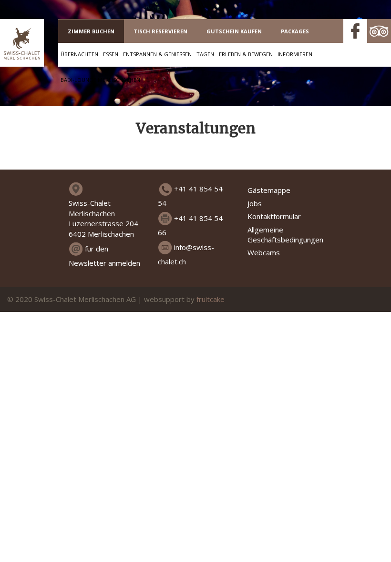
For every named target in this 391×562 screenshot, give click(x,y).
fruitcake (210, 299)
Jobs (254, 203)
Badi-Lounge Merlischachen (100, 79)
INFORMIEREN (295, 54)
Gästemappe (268, 190)
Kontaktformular (274, 216)
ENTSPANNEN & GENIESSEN (157, 54)
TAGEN (205, 54)
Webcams (263, 252)
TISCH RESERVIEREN (160, 31)
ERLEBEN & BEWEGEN (246, 54)
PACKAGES (295, 31)
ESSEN (110, 54)
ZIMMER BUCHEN (91, 31)
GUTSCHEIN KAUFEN (234, 31)
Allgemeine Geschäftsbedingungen (285, 234)
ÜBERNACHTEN (79, 54)
